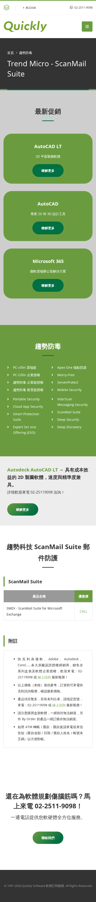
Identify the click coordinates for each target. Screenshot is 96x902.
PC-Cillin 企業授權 (26, 375)
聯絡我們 (48, 838)
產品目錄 (31, 7)
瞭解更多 (48, 170)
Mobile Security (69, 390)
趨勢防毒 (25, 52)
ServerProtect (67, 382)
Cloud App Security (28, 406)
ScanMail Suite (68, 412)
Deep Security (68, 419)
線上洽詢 (44, 677)
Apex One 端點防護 (71, 367)
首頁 (10, 52)
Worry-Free (66, 375)
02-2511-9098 (83, 8)
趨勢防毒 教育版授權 (28, 390)
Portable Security (26, 399)
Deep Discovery (69, 427)
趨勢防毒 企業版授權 (28, 382)
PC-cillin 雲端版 (24, 367)
